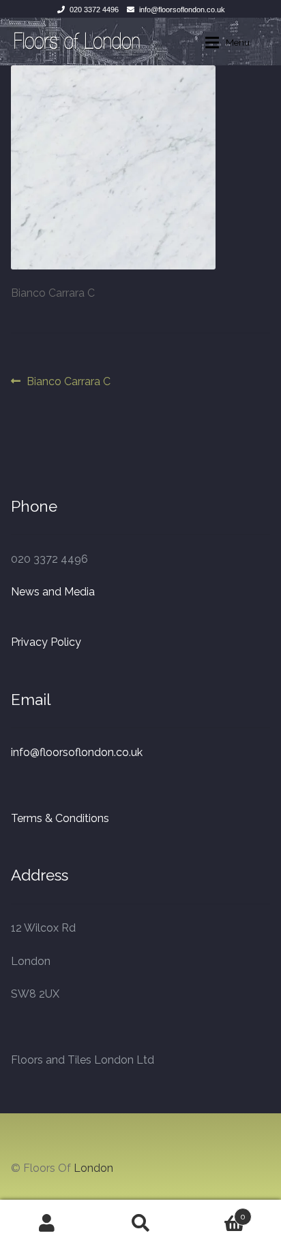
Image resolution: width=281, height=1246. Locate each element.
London (93, 1168)
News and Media (53, 591)
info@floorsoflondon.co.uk (182, 9)
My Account (46, 1223)
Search (140, 1223)
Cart (217, 1212)
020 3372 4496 (94, 9)
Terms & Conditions (60, 818)
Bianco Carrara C (68, 382)
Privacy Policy (46, 642)
